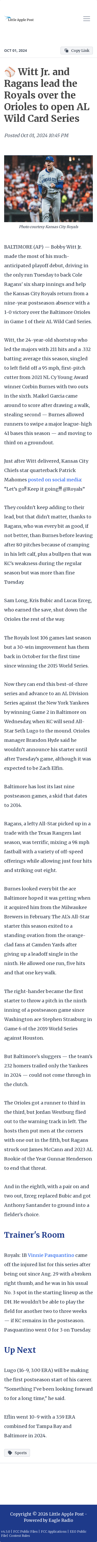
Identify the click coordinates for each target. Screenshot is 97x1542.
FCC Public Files (25, 1531)
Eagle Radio (61, 1520)
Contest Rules (19, 1536)
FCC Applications (54, 1531)
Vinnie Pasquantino (51, 1255)
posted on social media (54, 480)
